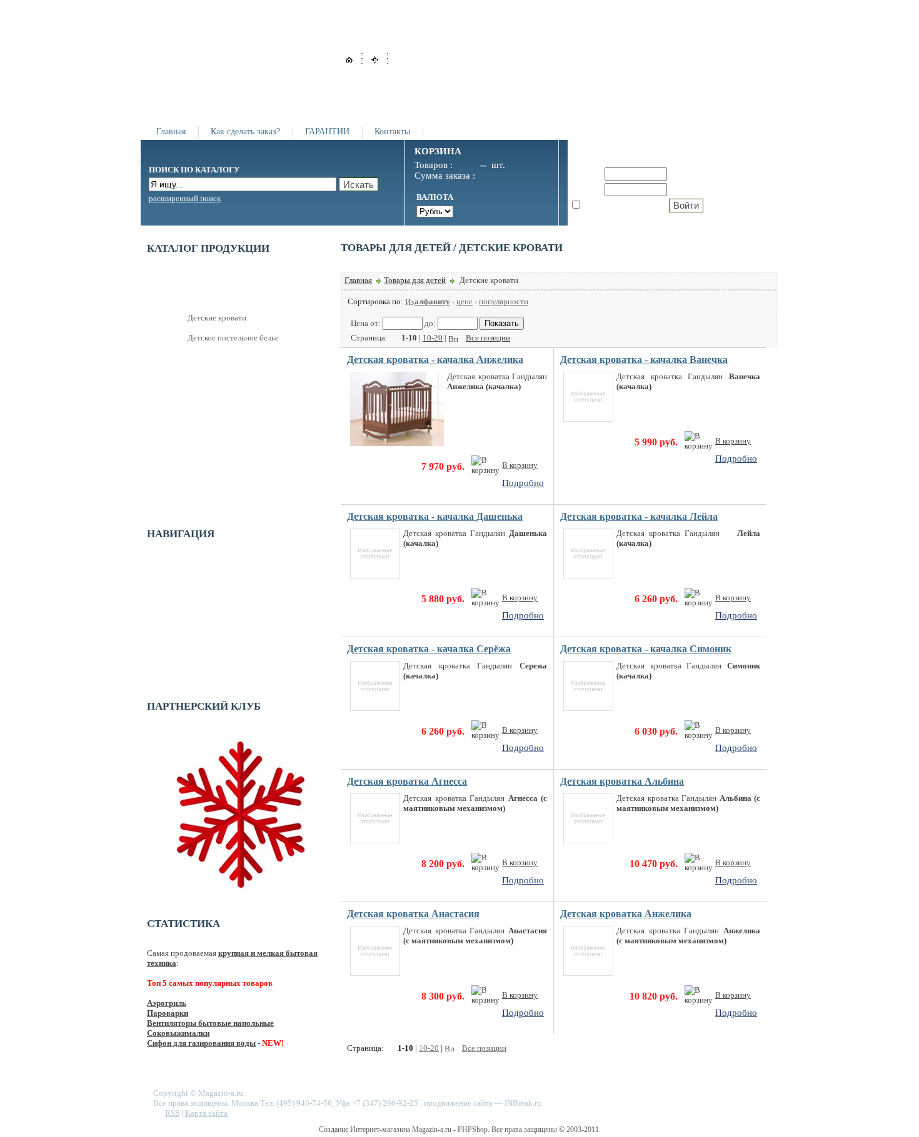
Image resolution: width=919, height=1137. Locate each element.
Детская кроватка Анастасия (413, 913)
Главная (171, 131)
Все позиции (488, 337)
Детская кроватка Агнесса (407, 781)
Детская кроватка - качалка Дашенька (435, 516)
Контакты (392, 131)
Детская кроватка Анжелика (625, 913)
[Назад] (394, 337)
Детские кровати (217, 317)
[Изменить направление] (409, 301)
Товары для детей (415, 280)
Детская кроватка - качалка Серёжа (429, 648)
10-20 (433, 337)
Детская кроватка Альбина (622, 781)
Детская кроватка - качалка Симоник (645, 648)
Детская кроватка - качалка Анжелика (435, 359)
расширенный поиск (185, 198)
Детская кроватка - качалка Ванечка (644, 359)
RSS (172, 1113)
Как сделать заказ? (245, 131)
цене (464, 301)
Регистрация (697, 174)
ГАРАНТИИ (327, 131)
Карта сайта (206, 1113)
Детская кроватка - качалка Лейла (639, 516)
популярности (503, 301)
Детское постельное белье (233, 337)
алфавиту (432, 301)
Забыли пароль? (705, 189)
